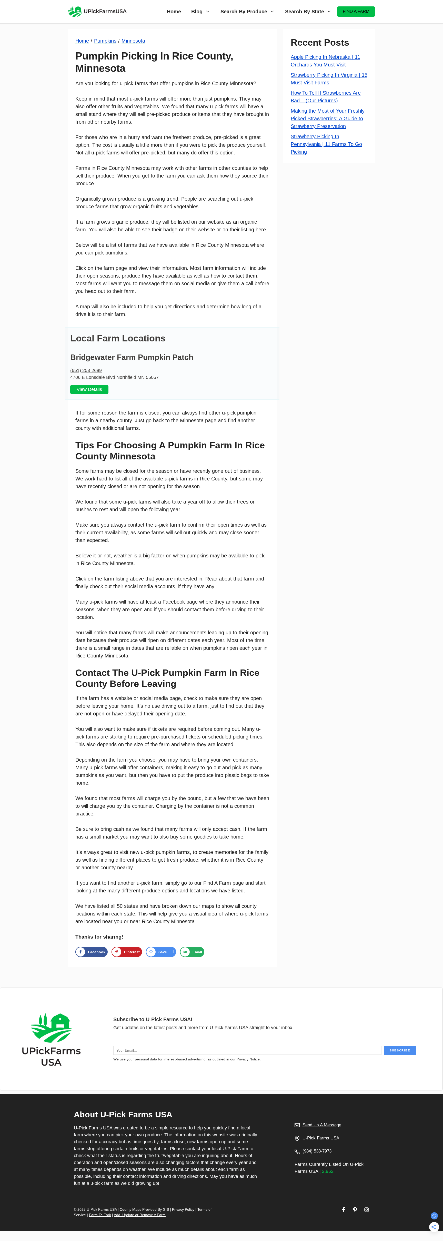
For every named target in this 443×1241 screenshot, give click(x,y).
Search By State (304, 11)
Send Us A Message (322, 1124)
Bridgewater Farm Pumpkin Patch (131, 357)
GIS (166, 1209)
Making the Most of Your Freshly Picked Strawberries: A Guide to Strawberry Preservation (328, 118)
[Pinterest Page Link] (355, 1209)
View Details (89, 389)
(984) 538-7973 (317, 1151)
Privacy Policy (183, 1209)
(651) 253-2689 (86, 370)
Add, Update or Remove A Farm (140, 1215)
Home (174, 11)
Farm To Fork (100, 1215)
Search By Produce (243, 11)
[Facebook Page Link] (343, 1209)
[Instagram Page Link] (366, 1209)
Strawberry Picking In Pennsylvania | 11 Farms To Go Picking (326, 144)
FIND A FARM (356, 11)
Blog (197, 11)
